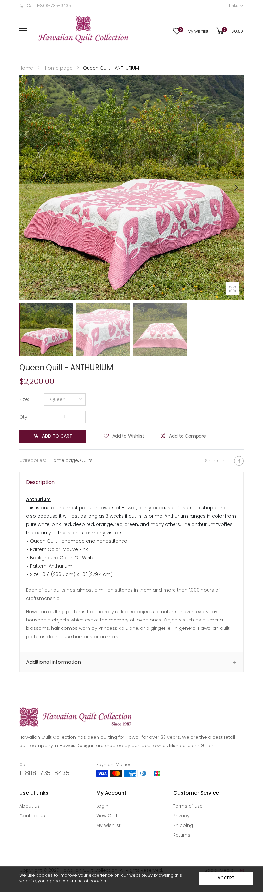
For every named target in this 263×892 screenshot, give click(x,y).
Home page (64, 460)
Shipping (183, 825)
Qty (23, 417)
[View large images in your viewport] (232, 288)
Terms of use (188, 806)
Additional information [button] (53, 662)
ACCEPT (226, 878)
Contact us (32, 816)
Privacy (181, 816)
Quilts (86, 460)
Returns (181, 835)
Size (24, 399)
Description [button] (40, 482)
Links (234, 6)
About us (29, 806)
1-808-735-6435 (44, 773)
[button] (236, 187)
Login (102, 806)
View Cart (107, 816)
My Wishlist (108, 825)
